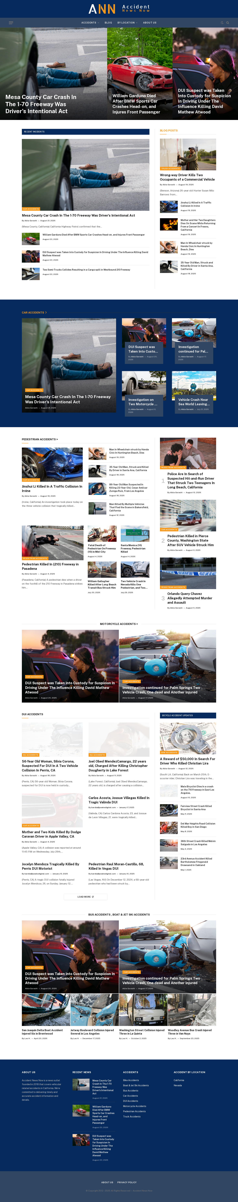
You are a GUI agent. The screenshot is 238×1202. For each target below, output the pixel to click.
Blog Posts (169, 130)
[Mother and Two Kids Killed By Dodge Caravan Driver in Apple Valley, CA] (52, 810)
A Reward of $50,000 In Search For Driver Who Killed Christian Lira (187, 761)
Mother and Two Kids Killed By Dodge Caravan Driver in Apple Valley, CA (51, 834)
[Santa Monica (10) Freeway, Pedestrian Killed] (135, 534)
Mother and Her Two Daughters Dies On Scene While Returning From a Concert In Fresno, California (198, 225)
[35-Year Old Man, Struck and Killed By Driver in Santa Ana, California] (169, 267)
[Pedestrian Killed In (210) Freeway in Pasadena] (53, 543)
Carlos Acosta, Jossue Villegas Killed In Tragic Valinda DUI (119, 800)
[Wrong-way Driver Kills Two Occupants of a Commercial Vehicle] (188, 154)
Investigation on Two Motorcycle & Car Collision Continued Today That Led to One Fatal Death (142, 402)
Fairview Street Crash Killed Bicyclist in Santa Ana (196, 808)
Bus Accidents (130, 1090)
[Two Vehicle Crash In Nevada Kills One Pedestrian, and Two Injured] (135, 570)
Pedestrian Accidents (35, 558)
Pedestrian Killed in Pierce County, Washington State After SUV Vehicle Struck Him (190, 540)
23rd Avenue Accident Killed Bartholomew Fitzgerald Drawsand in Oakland (196, 861)
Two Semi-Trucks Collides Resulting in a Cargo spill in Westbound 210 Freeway (86, 269)
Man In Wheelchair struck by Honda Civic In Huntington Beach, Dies (196, 246)
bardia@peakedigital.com (103, 807)
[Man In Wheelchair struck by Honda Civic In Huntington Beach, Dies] (169, 247)
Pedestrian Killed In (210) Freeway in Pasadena (50, 566)
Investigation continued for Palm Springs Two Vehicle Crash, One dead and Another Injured (193, 349)
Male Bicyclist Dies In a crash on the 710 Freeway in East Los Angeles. (197, 789)
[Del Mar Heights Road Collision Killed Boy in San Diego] (169, 828)
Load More (84, 897)
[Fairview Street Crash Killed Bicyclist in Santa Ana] (169, 810)
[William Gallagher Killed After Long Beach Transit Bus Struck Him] (102, 570)
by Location (126, 22)
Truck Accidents (170, 169)
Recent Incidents (34, 131)
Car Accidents (31, 209)
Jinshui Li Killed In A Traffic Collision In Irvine (196, 204)
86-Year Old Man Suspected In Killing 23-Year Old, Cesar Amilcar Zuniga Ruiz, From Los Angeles (128, 487)
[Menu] (11, 22)
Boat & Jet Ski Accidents (136, 1085)
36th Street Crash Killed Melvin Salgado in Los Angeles (198, 843)
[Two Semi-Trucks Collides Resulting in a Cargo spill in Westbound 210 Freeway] (31, 274)
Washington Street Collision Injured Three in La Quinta (141, 1032)
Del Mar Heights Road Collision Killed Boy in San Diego (198, 825)
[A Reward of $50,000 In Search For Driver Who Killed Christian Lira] (188, 738)
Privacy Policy (127, 1182)
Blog (108, 22)
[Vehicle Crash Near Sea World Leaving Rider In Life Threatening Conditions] (194, 386)
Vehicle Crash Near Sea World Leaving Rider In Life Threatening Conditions (193, 402)
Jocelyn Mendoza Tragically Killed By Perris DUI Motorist (50, 866)
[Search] (227, 22)
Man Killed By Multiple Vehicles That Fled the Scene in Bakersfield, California (129, 507)
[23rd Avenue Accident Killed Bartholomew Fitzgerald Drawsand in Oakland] (169, 863)
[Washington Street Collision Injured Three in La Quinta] (143, 1010)
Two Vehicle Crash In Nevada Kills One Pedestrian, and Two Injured (133, 585)
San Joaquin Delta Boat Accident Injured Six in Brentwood (42, 1032)
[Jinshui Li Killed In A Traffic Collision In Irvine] (169, 207)
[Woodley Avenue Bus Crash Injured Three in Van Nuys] (192, 1010)
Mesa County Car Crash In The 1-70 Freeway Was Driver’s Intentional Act (40, 104)
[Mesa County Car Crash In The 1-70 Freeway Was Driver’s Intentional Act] (53, 74)
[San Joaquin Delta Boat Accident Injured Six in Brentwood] (46, 1010)
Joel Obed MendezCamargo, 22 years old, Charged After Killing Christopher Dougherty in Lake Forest (118, 765)
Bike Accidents (169, 752)
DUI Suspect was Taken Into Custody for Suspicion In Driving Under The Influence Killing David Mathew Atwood (204, 101)
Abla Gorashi (31, 220)
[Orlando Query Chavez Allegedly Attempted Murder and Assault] (188, 573)
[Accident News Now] (119, 9)
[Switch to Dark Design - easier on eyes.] (222, 22)
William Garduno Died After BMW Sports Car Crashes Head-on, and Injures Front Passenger (136, 103)
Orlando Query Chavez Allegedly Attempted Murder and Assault (189, 598)
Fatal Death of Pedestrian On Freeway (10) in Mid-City (102, 548)
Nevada (178, 1085)
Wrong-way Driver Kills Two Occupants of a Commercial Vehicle (188, 177)
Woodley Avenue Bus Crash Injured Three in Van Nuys (190, 1032)
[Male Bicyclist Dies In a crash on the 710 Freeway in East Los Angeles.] (169, 791)
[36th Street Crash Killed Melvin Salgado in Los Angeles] (169, 845)
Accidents (88, 22)
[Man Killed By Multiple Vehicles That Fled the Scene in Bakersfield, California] (97, 508)
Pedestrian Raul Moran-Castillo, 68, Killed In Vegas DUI (116, 866)
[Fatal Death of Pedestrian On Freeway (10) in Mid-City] (102, 534)
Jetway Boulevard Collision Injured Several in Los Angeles (92, 1032)
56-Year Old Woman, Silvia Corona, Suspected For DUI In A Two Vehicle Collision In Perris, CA (50, 765)
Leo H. (27, 1038)
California (179, 1080)
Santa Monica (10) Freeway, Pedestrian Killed (133, 548)
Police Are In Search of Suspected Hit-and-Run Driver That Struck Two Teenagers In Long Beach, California (191, 480)
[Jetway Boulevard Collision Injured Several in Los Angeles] (95, 1010)
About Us (150, 22)
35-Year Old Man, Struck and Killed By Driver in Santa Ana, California (197, 265)
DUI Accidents (30, 755)
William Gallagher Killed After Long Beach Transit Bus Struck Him (102, 584)
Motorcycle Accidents (134, 1106)
